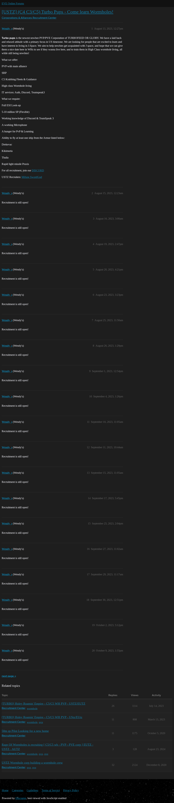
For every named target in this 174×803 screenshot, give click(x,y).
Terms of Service (51, 790)
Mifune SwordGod (32, 177)
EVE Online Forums (13, 3)
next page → (9, 676)
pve (46, 753)
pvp (41, 722)
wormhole (32, 708)
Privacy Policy (71, 790)
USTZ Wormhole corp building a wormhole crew (32, 762)
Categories (17, 790)
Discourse (20, 798)
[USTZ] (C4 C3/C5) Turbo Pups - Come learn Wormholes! (57, 11)
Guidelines (32, 790)
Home (5, 790)
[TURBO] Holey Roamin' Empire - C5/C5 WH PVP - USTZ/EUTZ (43, 703)
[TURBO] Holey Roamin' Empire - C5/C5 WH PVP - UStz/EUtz (42, 717)
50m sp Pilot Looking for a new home (25, 731)
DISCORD (38, 170)
